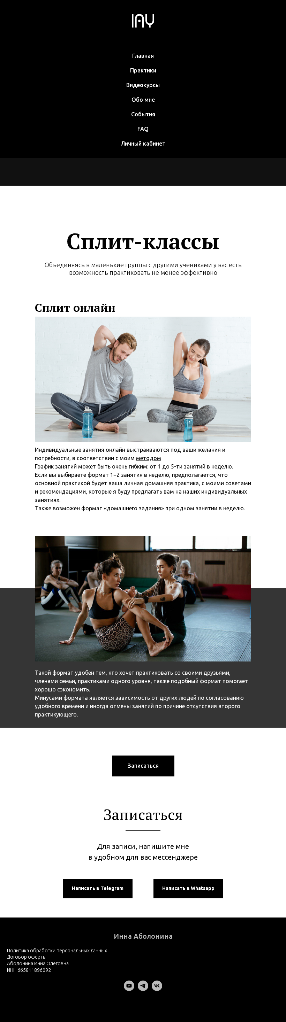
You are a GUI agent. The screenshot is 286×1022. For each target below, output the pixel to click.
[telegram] (143, 989)
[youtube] (129, 989)
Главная (143, 56)
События (143, 114)
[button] (143, 766)
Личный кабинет (143, 143)
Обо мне (143, 99)
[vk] (157, 989)
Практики (143, 70)
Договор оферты (26, 957)
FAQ (143, 129)
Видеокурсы (143, 85)
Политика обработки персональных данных (57, 950)
